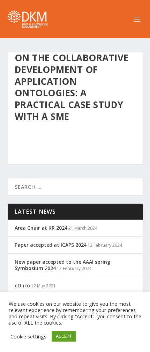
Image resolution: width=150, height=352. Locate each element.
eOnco (22, 285)
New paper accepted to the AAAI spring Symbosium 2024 (62, 265)
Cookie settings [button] (28, 336)
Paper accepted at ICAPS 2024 (51, 245)
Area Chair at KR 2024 (41, 227)
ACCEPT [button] (64, 336)
